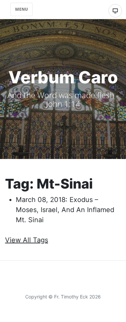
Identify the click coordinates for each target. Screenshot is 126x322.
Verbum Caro (63, 77)
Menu (21, 9)
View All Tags (26, 240)
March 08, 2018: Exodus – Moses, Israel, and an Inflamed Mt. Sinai (65, 210)
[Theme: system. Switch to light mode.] (115, 10)
